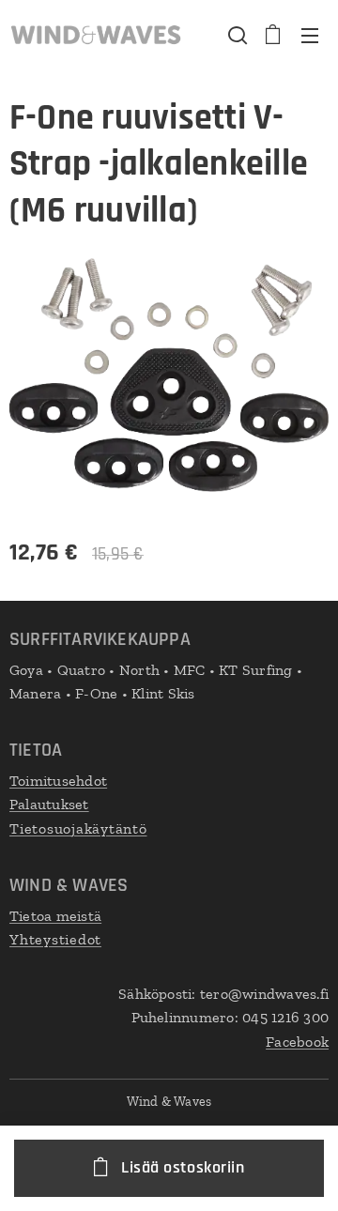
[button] (235, 34)
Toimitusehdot (58, 780)
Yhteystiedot (55, 939)
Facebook (297, 1041)
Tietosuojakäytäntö (78, 828)
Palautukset (49, 804)
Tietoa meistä (55, 916)
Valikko (310, 35)
